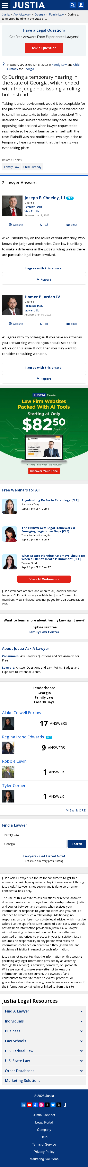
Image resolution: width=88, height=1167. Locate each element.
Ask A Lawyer (22, 14)
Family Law (56, 14)
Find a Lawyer (14, 825)
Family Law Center (44, 632)
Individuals (14, 1021)
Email (74, 224)
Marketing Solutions (22, 1080)
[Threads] (47, 1105)
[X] (58, 1105)
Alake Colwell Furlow (21, 712)
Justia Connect (44, 1115)
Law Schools (15, 1040)
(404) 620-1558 (33, 306)
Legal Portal (44, 1122)
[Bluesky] (53, 1105)
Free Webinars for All (21, 490)
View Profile (32, 211)
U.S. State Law (17, 1060)
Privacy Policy (44, 1152)
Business (12, 1030)
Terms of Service (44, 1144)
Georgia (40, 14)
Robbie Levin (14, 761)
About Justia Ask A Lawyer (25, 648)
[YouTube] (29, 1105)
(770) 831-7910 (33, 207)
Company (44, 1129)
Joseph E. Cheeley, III (45, 197)
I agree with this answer (44, 268)
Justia (6, 14)
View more (76, 810)
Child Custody (32, 167)
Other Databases (19, 1070)
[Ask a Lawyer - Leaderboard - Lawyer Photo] (8, 723)
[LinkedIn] (23, 1105)
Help (44, 1137)
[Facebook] (35, 1105)
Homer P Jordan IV (42, 297)
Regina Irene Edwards (23, 737)
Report (45, 279)
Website (18, 224)
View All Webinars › (44, 579)
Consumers (10, 656)
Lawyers (8, 667)
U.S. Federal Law (19, 1050)
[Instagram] (41, 1105)
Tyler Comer (14, 785)
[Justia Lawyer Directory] (64, 1105)
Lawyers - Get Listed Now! (44, 856)
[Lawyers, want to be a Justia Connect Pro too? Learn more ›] (70, 198)
